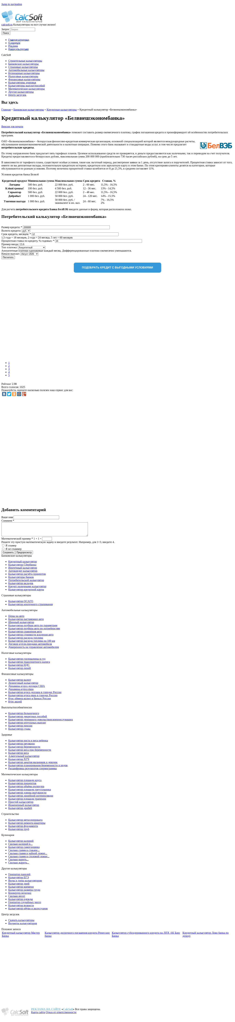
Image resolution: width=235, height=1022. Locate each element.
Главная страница (18, 39)
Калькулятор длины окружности (27, 792)
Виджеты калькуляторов (22, 923)
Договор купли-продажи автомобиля (30, 643)
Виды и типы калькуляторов (25, 880)
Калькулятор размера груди (24, 889)
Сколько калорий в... (20, 843)
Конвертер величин (19, 892)
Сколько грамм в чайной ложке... (27, 853)
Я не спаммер (14, 548)
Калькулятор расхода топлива (25, 637)
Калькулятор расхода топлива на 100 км (31, 640)
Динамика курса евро (21, 689)
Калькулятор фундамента (23, 826)
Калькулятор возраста (21, 905)
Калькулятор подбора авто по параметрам (32, 625)
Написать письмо (18, 49)
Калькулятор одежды (20, 899)
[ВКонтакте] (4, 394)
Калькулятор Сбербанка (22, 564)
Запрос (5, 29)
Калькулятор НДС (19, 665)
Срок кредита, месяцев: (16, 234)
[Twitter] (9, 394)
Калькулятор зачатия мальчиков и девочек (32, 762)
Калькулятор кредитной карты (26, 589)
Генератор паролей (19, 874)
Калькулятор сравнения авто (25, 631)
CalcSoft (68, 1009)
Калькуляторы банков (21, 577)
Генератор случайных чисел (24, 902)
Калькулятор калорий (21, 840)
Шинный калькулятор (21, 622)
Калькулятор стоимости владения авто (31, 634)
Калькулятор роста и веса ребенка (28, 740)
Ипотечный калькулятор (22, 567)
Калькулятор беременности (24, 746)
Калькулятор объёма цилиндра (26, 786)
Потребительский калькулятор (26, 580)
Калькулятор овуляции (21, 743)
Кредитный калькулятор (22, 561)
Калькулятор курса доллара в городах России (34, 692)
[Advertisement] (51, 317)
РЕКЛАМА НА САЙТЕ (46, 1009)
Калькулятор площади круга (24, 780)
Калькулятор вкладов (20, 583)
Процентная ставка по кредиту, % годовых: (27, 240)
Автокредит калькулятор (22, 570)
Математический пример (17, 538)
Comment (7, 520)
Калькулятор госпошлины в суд (26, 658)
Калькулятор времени (21, 886)
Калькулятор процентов (22, 783)
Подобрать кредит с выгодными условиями (117, 267)
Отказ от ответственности (61, 1012)
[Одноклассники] (14, 394)
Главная (6, 109)
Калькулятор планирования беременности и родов (38, 765)
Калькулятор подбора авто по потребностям (34, 628)
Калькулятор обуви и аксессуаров (28, 908)
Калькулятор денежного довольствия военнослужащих (40, 719)
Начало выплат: (10, 253)
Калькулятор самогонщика (24, 847)
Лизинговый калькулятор (23, 682)
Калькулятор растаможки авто (26, 619)
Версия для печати (12, 126)
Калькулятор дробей (20, 808)
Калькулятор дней (18, 883)
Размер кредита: (11, 227)
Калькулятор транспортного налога (29, 661)
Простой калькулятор (20, 801)
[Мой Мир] (19, 394)
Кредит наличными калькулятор (27, 586)
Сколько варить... (18, 859)
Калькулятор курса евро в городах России (32, 695)
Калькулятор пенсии (20, 725)
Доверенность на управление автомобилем (33, 647)
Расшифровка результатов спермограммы (32, 768)
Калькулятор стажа (19, 728)
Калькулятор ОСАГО (20, 601)
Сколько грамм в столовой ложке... (28, 856)
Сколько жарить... (18, 862)
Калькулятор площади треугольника (29, 789)
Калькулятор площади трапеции (27, 798)
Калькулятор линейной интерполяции (30, 795)
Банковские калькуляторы (28, 109)
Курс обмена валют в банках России (29, 698)
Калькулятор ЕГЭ (18, 877)
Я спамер (11, 545)
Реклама (13, 45)
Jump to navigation (11, 4)
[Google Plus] (24, 394)
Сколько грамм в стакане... (24, 850)
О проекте (14, 42)
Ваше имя (7, 517)
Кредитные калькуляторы (62, 109)
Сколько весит (16, 896)
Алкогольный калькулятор (23, 756)
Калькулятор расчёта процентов (27, 573)
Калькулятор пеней (19, 668)
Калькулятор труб (18, 829)
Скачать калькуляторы (21, 920)
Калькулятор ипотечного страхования (30, 604)
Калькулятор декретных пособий (27, 716)
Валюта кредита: (11, 230)
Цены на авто (16, 616)
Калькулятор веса (18, 752)
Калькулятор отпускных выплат (27, 722)
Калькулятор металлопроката (25, 819)
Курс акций (15, 701)
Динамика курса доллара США (26, 686)
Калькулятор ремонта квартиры (26, 822)
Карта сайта (38, 1012)
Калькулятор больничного (23, 713)
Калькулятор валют (19, 679)
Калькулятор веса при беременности (29, 749)
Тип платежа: (9, 247)
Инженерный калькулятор (23, 805)
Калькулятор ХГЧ (18, 759)
